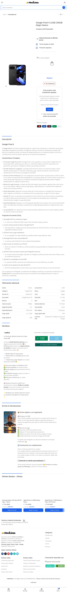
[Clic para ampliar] (6, 86)
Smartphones (12, 14)
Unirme (49, 109)
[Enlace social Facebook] (2, 553)
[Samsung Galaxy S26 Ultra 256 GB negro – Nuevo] (12, 489)
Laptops (47, 538)
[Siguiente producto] (63, 15)
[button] (12, 510)
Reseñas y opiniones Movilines (31, 566)
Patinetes (47, 546)
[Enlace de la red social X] (5, 553)
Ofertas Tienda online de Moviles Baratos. (48, 578)
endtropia (33, 582)
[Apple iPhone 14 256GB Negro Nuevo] (33, 489)
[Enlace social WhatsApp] (14, 553)
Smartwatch (48, 541)
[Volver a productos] (61, 15)
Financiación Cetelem (7, 563)
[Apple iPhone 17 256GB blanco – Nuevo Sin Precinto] (55, 489)
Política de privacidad (29, 569)
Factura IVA (4, 566)
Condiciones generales (7, 560)
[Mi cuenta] (64, 2)
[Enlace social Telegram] (17, 553)
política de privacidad (49, 116)
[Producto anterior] (59, 15)
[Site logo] (33, 2)
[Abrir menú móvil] (2, 2)
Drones (47, 544)
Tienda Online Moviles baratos (31, 560)
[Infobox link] (49, 44)
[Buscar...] (63, 7)
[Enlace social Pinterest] (8, 553)
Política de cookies (28, 572)
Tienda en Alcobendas (29, 563)
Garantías (4, 569)
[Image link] (9, 533)
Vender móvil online (6, 572)
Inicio (4, 14)
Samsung (3, 544)
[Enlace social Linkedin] (11, 553)
